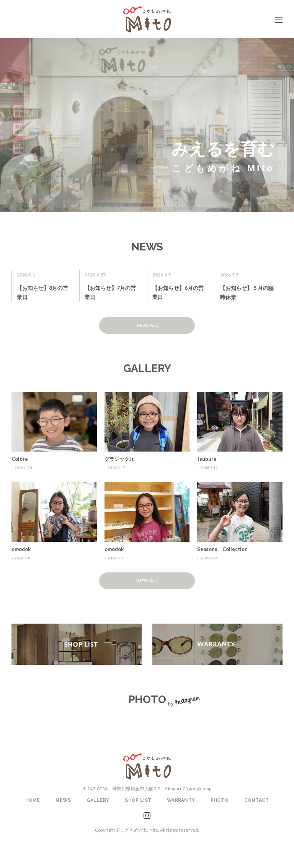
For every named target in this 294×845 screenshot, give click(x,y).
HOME (32, 800)
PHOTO (220, 800)
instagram (147, 815)
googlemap (200, 788)
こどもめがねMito (147, 19)
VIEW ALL (147, 325)
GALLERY (98, 800)
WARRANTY (217, 644)
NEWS (63, 800)
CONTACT (256, 800)
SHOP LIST (76, 644)
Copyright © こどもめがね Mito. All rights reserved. (147, 830)
